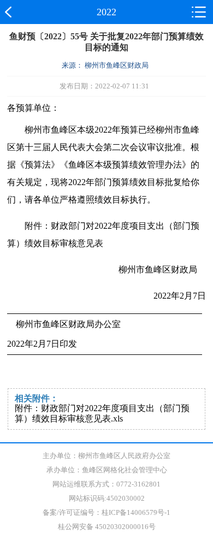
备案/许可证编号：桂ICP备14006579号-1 (106, 512)
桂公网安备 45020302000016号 (107, 527)
